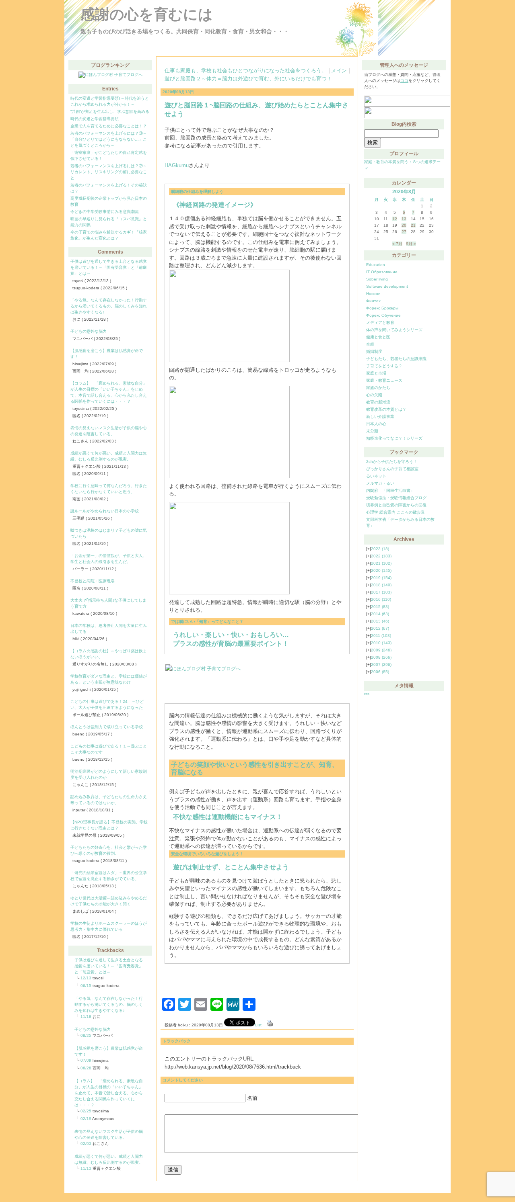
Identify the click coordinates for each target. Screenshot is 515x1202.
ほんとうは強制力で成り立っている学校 (106, 727)
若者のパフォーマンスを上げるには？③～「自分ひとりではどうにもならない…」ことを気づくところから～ (108, 139)
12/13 (85, 978)
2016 (381, 599)
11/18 (85, 1016)
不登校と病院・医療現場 (92, 581)
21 (413, 225)
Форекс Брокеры (382, 308)
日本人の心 (376, 424)
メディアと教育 (380, 322)
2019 (381, 577)
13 (404, 219)
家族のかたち (378, 387)
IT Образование (382, 272)
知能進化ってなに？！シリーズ (394, 438)
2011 (381, 635)
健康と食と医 (378, 337)
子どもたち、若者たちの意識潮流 (396, 358)
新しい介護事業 (380, 416)
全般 (370, 344)
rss (366, 694)
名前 (252, 1098)
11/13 (85, 1168)
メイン (339, 71)
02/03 (85, 1143)
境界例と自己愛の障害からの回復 (396, 505)
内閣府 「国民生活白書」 (390, 490)
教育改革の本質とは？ (386, 409)
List (258, 1025)
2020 (381, 570)
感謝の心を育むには (146, 14)
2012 (380, 628)
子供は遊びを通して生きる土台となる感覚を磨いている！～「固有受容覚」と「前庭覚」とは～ (108, 267)
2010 (381, 643)
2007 (381, 664)
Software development (387, 286)
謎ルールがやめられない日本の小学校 (104, 511)
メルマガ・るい (380, 483)
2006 (380, 672)
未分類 (372, 431)
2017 (381, 592)
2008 (381, 657)
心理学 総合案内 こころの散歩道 (395, 512)
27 (404, 231)
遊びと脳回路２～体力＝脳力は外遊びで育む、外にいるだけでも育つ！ (248, 79)
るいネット (376, 476)
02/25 (85, 1111)
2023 (380, 549)
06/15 (85, 985)
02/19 (85, 1118)
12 (394, 219)
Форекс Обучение (383, 315)
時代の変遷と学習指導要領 (94, 119)
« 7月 (397, 244)
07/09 (85, 1060)
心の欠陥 (374, 395)
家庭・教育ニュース (384, 380)
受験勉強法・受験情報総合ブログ (396, 498)
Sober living (377, 279)
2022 (381, 556)
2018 (381, 585)
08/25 (85, 1035)
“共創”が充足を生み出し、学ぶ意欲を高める (109, 111)
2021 (381, 563)
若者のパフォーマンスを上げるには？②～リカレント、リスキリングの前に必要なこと (108, 172)
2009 (381, 650)
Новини (373, 293)
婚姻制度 (374, 351)
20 (404, 225)
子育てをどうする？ (384, 366)
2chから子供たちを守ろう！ (391, 461)
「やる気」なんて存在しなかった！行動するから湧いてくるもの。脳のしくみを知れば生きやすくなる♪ (108, 306)
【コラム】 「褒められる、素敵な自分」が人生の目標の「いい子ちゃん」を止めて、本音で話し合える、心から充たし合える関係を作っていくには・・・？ (108, 1093)
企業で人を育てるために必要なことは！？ (108, 126)
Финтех (373, 301)
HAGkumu (177, 165)
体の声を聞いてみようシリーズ (394, 330)
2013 (380, 621)
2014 (380, 614)
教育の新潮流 (378, 402)
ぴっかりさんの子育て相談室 (392, 469)
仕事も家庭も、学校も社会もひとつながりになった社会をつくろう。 (246, 71)
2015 (380, 606)
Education (375, 264)
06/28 (85, 1068)
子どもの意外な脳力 (88, 331)
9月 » (411, 244)
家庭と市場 (376, 373)
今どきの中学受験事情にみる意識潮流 (104, 211)
